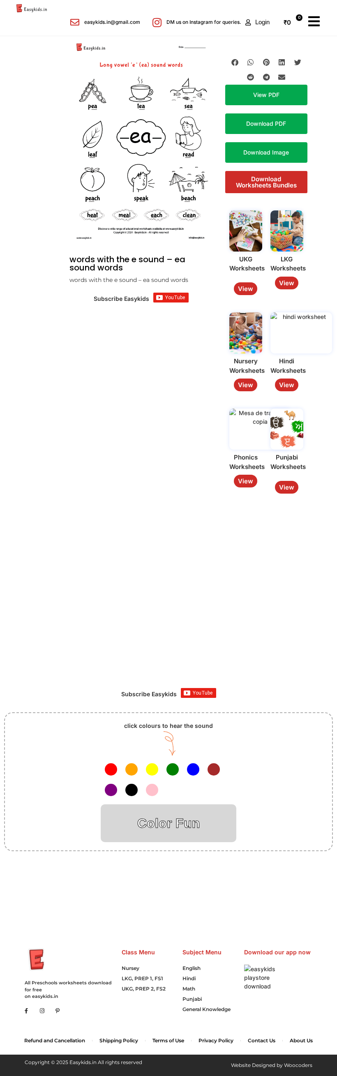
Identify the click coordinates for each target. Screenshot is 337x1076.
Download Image (266, 152)
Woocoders (298, 1065)
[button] (257, 22)
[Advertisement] (168, 614)
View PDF (266, 94)
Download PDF (266, 123)
